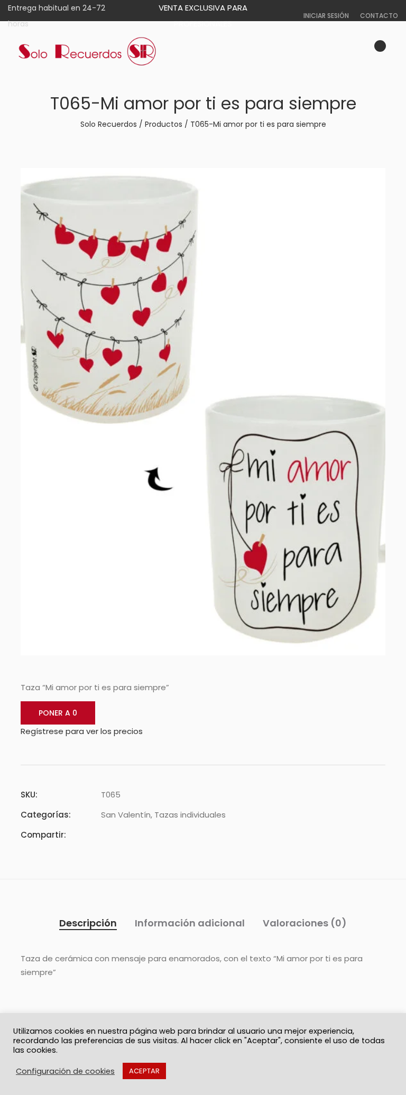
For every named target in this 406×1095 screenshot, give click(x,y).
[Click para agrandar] (370, 182)
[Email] (161, 834)
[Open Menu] (393, 51)
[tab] (88, 923)
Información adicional (190, 923)
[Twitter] (123, 834)
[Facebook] (104, 834)
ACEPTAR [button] (144, 1071)
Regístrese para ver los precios (82, 731)
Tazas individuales (190, 814)
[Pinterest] (142, 834)
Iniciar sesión (326, 15)
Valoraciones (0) (305, 923)
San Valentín (126, 814)
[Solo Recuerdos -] (87, 51)
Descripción (88, 923)
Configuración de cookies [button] (65, 1071)
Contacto (379, 15)
